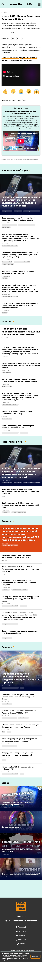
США (3, 731)
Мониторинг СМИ (13, 441)
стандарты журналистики (19, 512)
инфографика (17, 211)
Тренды (6, 521)
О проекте (21, 916)
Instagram (22, 940)
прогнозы (4, 278)
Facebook (22, 927)
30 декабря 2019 (8, 33)
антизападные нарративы (9, 225)
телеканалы (23, 606)
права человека (6, 372)
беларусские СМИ (7, 211)
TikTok (22, 944)
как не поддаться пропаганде (32, 211)
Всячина (7, 647)
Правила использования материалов (21, 921)
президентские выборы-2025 (10, 245)
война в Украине (7, 386)
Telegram (22, 935)
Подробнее (6, 960)
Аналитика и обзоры (15, 170)
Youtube (22, 931)
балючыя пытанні (7, 418)
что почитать (24, 432)
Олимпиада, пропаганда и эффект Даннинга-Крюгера (21, 112)
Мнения (6, 321)
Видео (4, 12)
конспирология (6, 227)
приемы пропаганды (7, 264)
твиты (22, 687)
